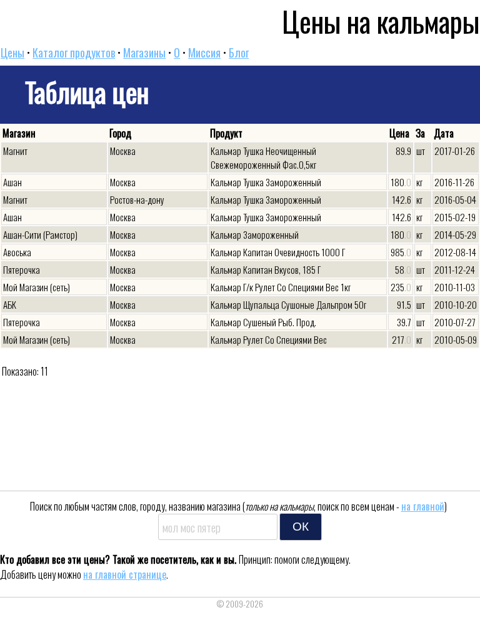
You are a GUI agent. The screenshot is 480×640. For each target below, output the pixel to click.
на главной (422, 506)
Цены (12, 52)
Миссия (204, 52)
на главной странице (124, 574)
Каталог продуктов (73, 52)
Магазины (144, 52)
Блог (239, 52)
